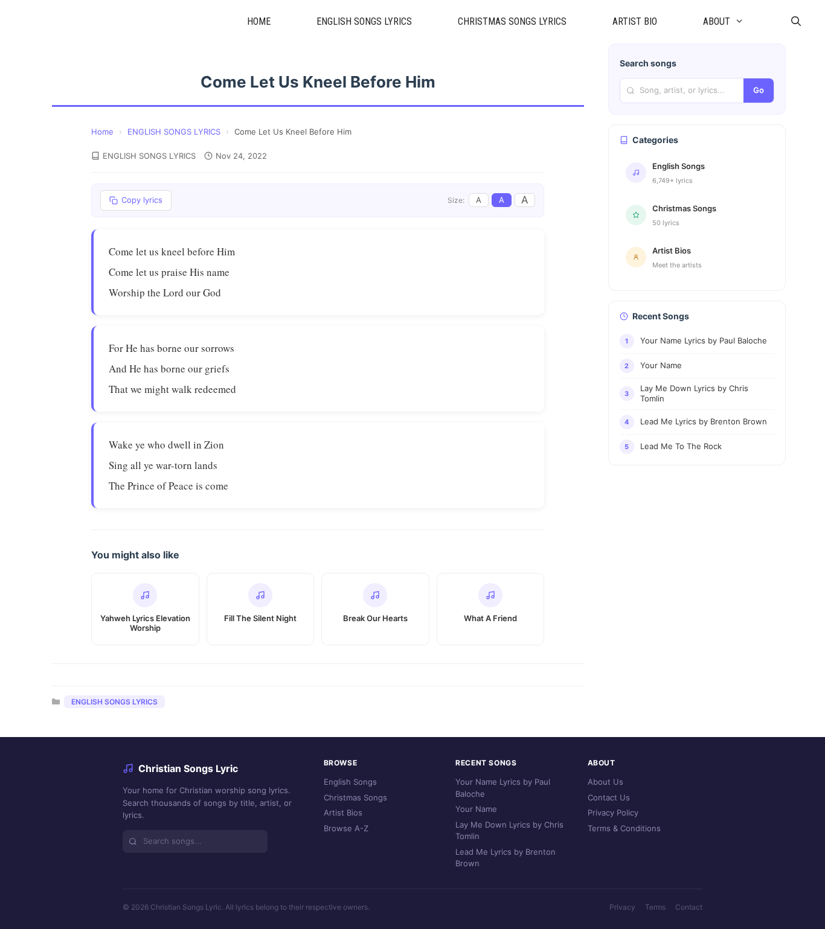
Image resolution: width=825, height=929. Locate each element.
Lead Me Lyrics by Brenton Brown (505, 858)
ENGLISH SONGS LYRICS (364, 21)
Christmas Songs (355, 797)
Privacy (622, 906)
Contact (688, 906)
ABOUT (716, 21)
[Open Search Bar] (795, 21)
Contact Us (609, 797)
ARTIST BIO (634, 21)
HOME (259, 21)
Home (102, 131)
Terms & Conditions (624, 828)
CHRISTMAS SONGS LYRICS (512, 21)
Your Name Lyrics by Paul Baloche (502, 788)
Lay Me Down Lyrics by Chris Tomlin (509, 830)
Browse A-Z (346, 828)
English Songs (350, 782)
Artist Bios (343, 812)
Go (758, 90)
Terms (655, 906)
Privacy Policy (613, 812)
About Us (605, 782)
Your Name (476, 809)
